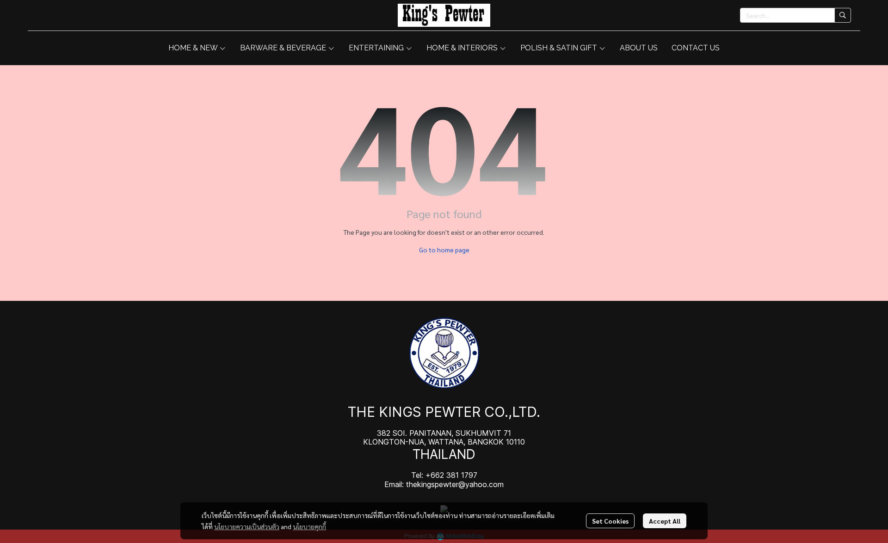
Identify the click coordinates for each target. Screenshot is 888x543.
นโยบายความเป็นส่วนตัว (246, 526)
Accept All (664, 521)
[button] (795, 15)
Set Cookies (610, 521)
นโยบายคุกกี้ (309, 526)
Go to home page (444, 249)
